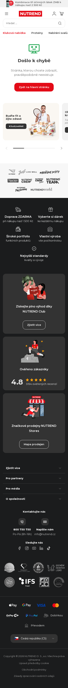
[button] (61, 148)
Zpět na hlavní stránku (34, 87)
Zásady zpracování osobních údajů (34, 675)
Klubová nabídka (14, 33)
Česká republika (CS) (33, 638)
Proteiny (37, 33)
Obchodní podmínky (34, 669)
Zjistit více (34, 325)
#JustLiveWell (16, 126)
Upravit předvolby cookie (34, 663)
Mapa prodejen (34, 444)
